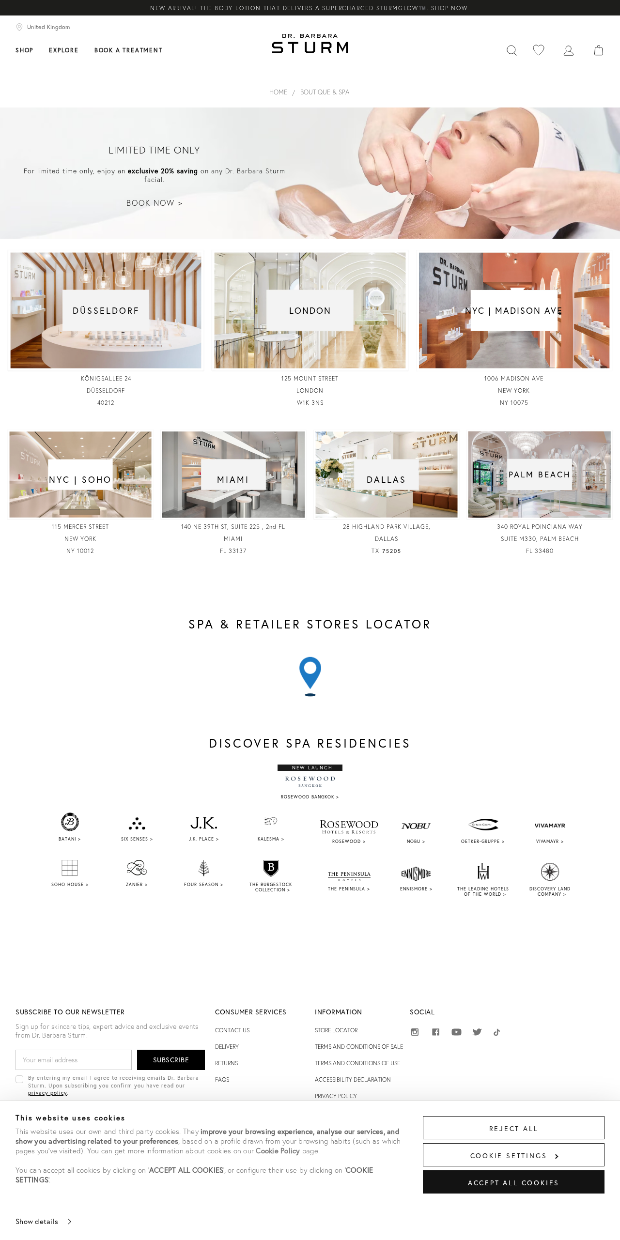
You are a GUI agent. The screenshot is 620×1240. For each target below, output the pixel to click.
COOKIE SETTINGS (508, 1155)
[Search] (511, 49)
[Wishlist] (538, 49)
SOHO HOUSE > (70, 884)
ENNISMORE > (416, 888)
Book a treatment (128, 50)
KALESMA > (271, 839)
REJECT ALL (514, 1128)
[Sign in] (568, 49)
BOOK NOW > (154, 203)
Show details (37, 1221)
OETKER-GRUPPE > (483, 841)
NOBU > (416, 841)
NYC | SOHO (80, 479)
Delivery (227, 1046)
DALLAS (386, 479)
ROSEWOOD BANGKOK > (310, 796)
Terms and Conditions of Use (357, 1063)
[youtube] (456, 1032)
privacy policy (47, 1092)
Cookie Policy (278, 1150)
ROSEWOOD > (349, 841)
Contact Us (232, 1030)
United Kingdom (48, 27)
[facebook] (436, 1033)
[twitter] (477, 1033)
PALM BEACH (540, 474)
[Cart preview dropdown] (598, 49)
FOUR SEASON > (203, 884)
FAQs (222, 1079)
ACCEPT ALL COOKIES (513, 1182)
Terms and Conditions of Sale (359, 1046)
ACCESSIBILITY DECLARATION (353, 1079)
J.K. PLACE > (204, 839)
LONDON (310, 310)
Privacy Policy (336, 1096)
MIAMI (233, 479)
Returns (226, 1063)
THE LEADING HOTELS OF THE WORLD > (483, 891)
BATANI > (70, 839)
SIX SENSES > (137, 839)
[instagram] (415, 1033)
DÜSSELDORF (106, 310)
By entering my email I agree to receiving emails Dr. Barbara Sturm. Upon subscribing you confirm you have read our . (113, 1085)
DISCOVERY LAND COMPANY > (550, 891)
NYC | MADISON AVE (514, 310)
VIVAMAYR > (550, 841)
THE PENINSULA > (349, 888)
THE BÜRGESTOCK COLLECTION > (270, 887)
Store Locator (336, 1030)
